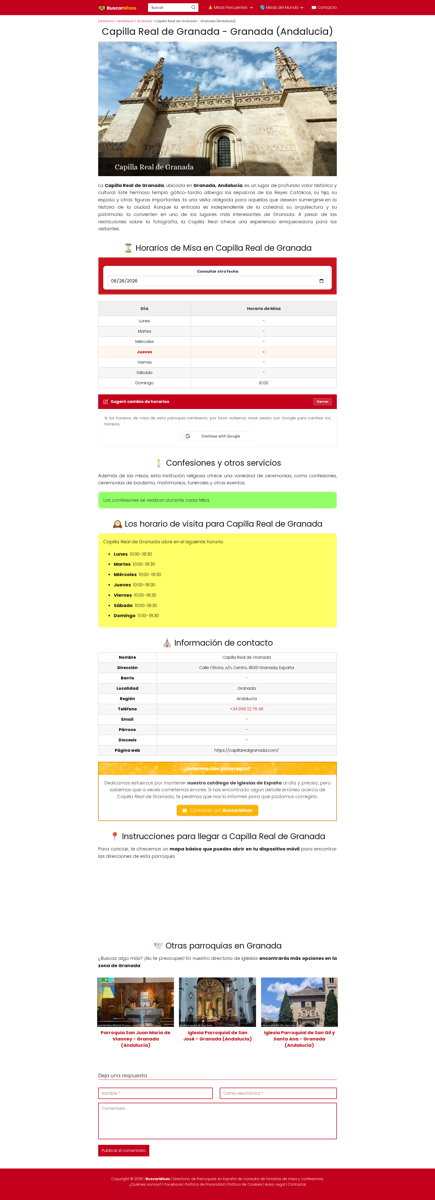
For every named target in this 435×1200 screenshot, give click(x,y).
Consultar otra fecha (217, 271)
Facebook (173, 1184)
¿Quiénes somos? (145, 1184)
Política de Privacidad (205, 1184)
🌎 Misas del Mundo (279, 7)
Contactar (297, 1184)
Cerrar (323, 401)
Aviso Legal (275, 1184)
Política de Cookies (244, 1184)
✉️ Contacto (324, 7)
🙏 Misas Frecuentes (227, 7)
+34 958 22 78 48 (246, 709)
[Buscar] (193, 7)
